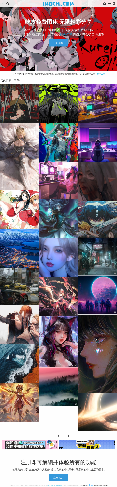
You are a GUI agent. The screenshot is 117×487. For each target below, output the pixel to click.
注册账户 (58, 477)
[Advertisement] (58, 55)
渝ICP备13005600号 (55, 485)
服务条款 (66, 34)
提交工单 (101, 74)
